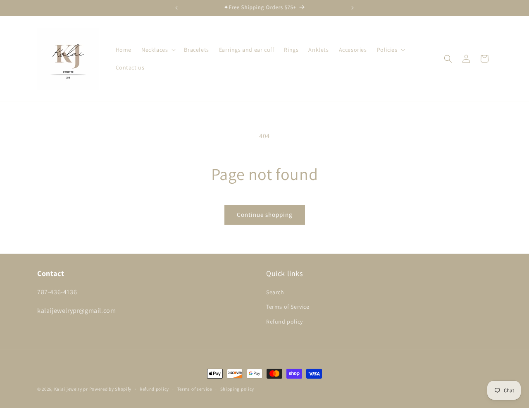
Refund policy (284, 321)
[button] (157, 49)
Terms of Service (288, 306)
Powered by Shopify (110, 389)
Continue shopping (265, 214)
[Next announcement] (352, 8)
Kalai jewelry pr (71, 389)
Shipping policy (237, 389)
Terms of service (194, 389)
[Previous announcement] (176, 8)
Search (275, 292)
